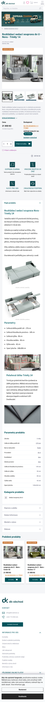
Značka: (5, 43)
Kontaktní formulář (12, 624)
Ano (39, 457)
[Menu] (42, 2)
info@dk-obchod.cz (12, 613)
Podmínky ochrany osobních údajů (13, 657)
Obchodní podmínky (8, 653)
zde (23, 685)
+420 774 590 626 (12, 617)
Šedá (39, 448)
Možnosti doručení (30, 137)
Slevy (3, 647)
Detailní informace (8, 118)
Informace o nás (7, 667)
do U (39, 452)
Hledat (40, 8)
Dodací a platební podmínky (11, 640)
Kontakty (5, 637)
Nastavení (22, 690)
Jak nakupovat (7, 650)
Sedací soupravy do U (16, 497)
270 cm (38, 443)
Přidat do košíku (21, 144)
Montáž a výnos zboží (9, 663)
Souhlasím (22, 696)
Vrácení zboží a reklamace (10, 643)
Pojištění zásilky (7, 660)
